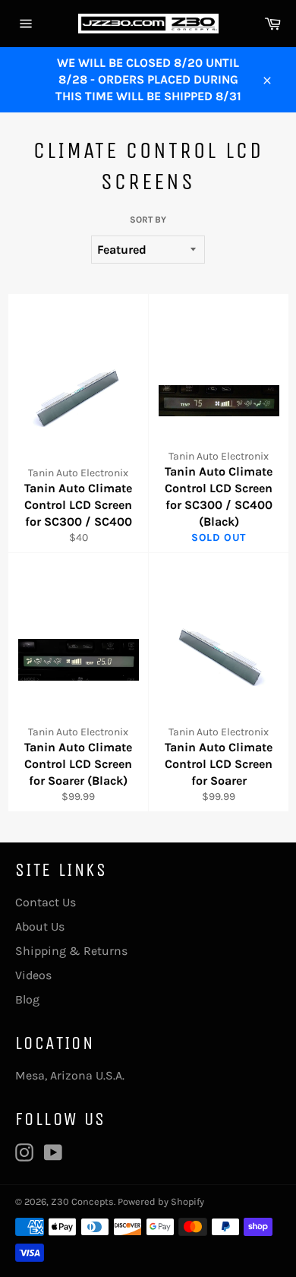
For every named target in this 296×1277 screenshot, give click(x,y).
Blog (27, 999)
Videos (33, 975)
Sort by (148, 219)
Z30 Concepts (82, 1201)
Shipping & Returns (71, 951)
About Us (40, 926)
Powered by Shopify (161, 1201)
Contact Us (45, 902)
